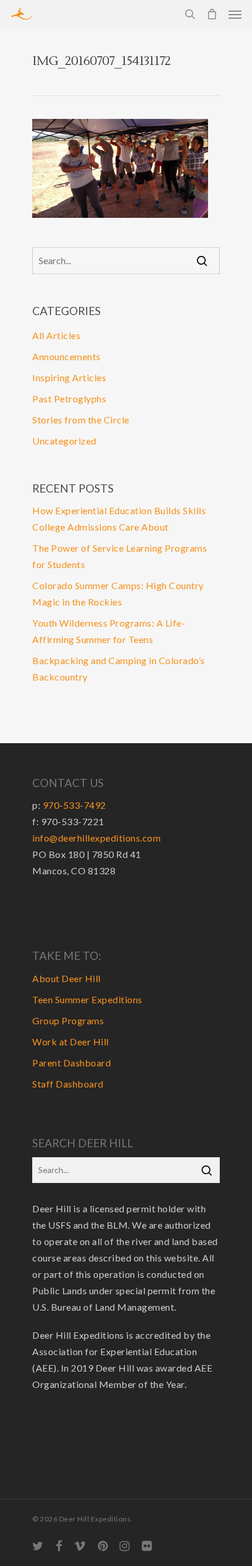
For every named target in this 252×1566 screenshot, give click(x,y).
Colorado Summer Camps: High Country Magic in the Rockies (118, 593)
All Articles (56, 335)
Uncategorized (64, 440)
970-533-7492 (74, 805)
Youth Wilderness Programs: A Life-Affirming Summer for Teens (108, 631)
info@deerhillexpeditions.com (96, 837)
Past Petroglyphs (69, 398)
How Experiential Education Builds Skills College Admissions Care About (119, 518)
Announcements (66, 356)
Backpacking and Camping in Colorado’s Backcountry (118, 668)
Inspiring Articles (69, 377)
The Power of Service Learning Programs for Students (119, 556)
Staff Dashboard (68, 1083)
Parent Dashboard (71, 1062)
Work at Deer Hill (70, 1041)
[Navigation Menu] (235, 14)
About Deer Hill (66, 978)
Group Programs (68, 1020)
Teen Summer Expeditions (87, 999)
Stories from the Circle (81, 419)
